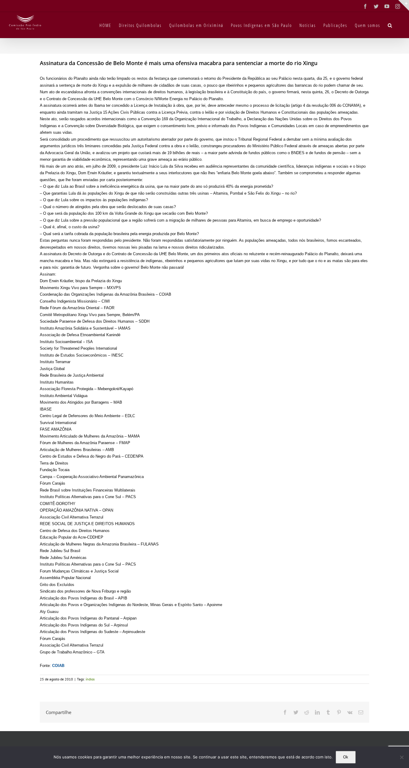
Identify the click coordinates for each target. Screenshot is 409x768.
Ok (345, 757)
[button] (390, 25)
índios (90, 679)
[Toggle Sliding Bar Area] (403, 5)
